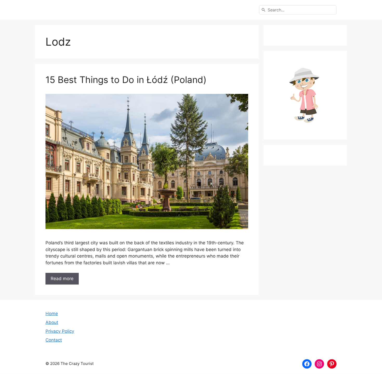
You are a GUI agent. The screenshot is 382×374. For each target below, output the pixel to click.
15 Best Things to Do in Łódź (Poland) (126, 79)
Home (51, 313)
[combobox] (298, 10)
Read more (62, 278)
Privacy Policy (59, 331)
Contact (53, 340)
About (51, 322)
